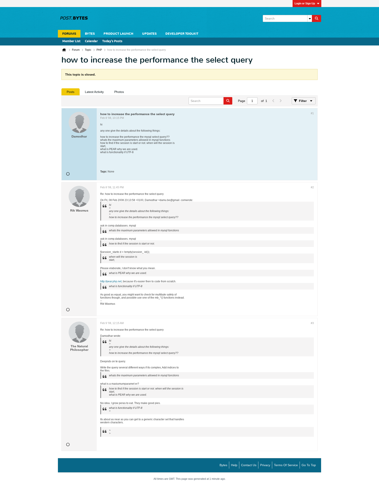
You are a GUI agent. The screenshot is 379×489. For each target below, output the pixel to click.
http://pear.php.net (111, 281)
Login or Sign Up (305, 3)
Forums (69, 34)
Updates (149, 34)
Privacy (265, 465)
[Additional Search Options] (309, 18)
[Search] (316, 18)
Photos (119, 92)
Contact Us (248, 465)
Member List (71, 41)
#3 (312, 323)
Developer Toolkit (181, 34)
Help (234, 465)
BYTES (90, 34)
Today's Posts (112, 41)
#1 (312, 113)
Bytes (223, 465)
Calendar (91, 41)
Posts (70, 92)
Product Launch (118, 34)
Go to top (309, 465)
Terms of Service (286, 465)
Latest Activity (94, 92)
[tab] (70, 91)
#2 (312, 187)
